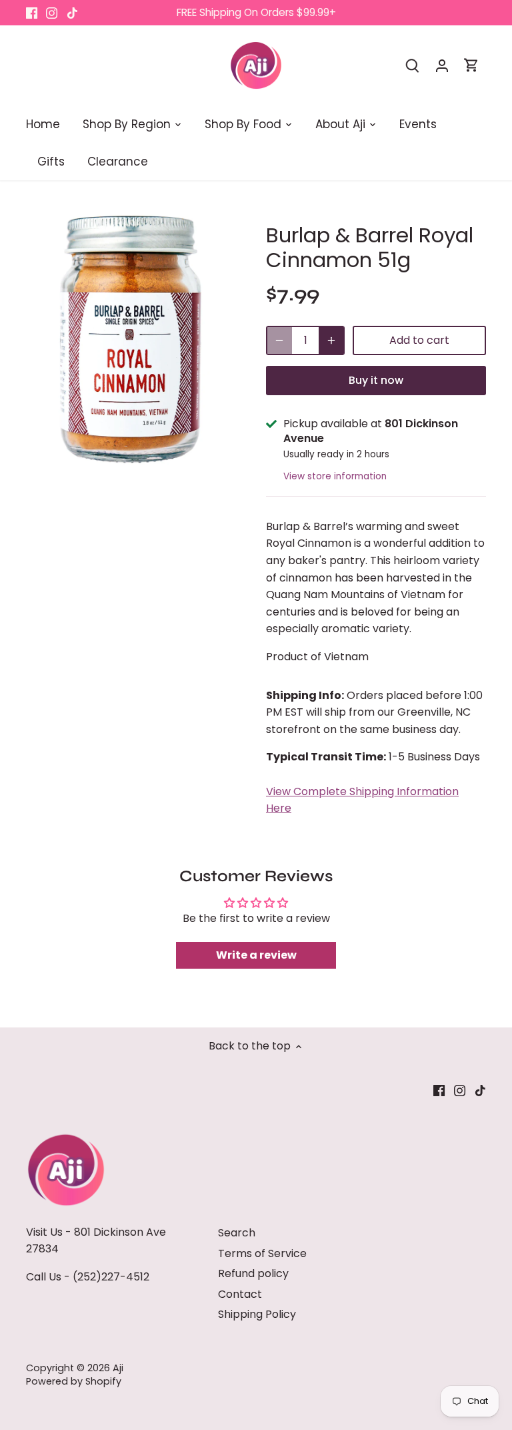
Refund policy (253, 1273)
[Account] (442, 65)
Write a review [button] (256, 955)
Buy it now (376, 380)
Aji (118, 1368)
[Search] (412, 65)
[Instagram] (51, 12)
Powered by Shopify (73, 1381)
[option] (133, 341)
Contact (240, 1294)
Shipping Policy (257, 1314)
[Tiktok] (72, 12)
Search (236, 1232)
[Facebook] (31, 12)
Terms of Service (262, 1253)
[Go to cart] (471, 65)
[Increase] (331, 340)
